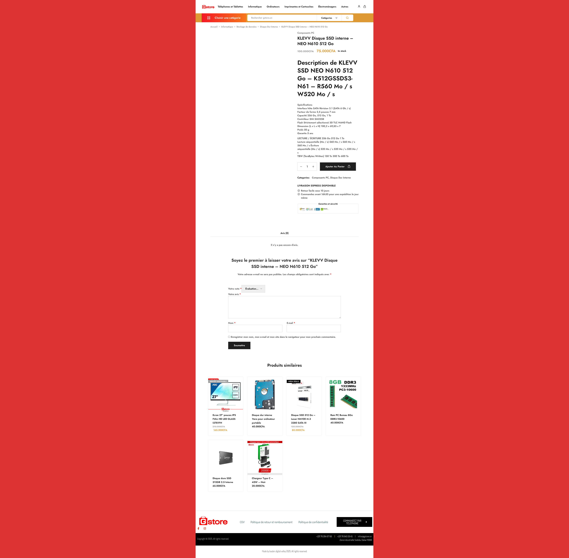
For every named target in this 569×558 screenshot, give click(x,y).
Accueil (214, 26)
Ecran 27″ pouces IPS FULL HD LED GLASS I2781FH (224, 419)
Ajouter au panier (335, 166)
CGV (242, 522)
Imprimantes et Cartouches (298, 6)
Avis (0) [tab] (284, 233)
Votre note (235, 288)
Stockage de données (246, 26)
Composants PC (305, 33)
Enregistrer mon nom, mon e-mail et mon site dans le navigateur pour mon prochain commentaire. (283, 337)
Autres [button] (344, 6)
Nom (231, 323)
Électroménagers (327, 6)
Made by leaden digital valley (274, 551)
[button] (354, 522)
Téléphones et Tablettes (230, 6)
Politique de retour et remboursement (272, 522)
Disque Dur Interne (269, 26)
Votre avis (234, 294)
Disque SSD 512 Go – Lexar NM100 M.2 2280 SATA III (303, 419)
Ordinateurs (273, 6)
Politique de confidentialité (313, 522)
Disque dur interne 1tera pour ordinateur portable (263, 419)
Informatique (255, 6)
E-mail (291, 323)
